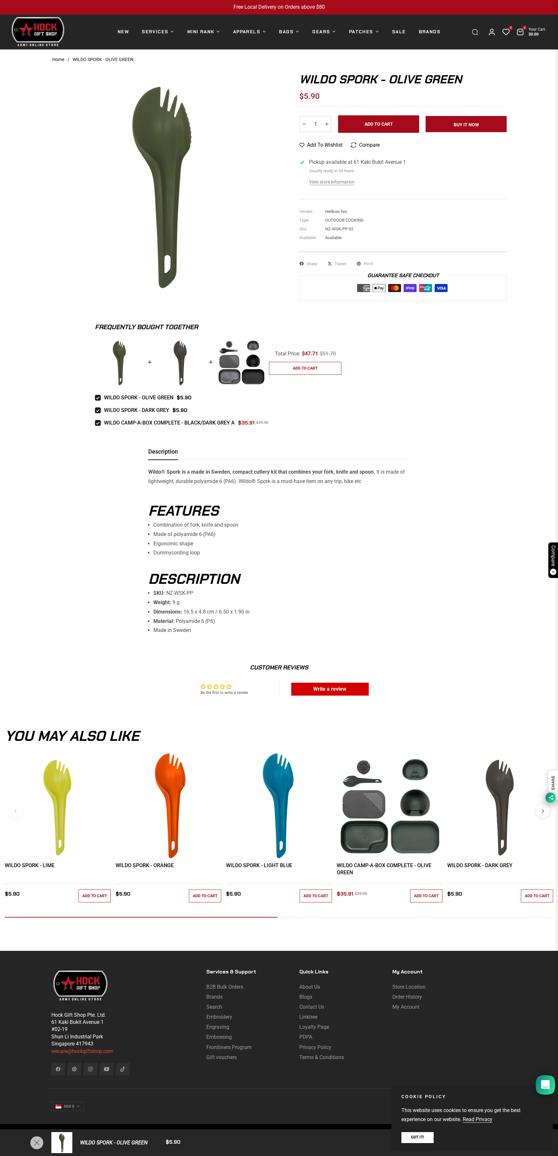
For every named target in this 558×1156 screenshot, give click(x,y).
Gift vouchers (221, 1057)
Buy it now (466, 124)
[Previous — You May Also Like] (15, 811)
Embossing (219, 1037)
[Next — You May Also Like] (543, 811)
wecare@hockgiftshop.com (82, 1051)
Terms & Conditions (321, 1057)
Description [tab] (163, 451)
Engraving (217, 1027)
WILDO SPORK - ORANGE (145, 865)
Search (214, 1007)
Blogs (305, 997)
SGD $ (69, 1106)
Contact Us (311, 1007)
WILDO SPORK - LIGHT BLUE (259, 865)
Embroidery (219, 1017)
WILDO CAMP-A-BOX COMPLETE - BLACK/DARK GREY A (169, 423)
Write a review (329, 689)
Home (58, 59)
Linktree (308, 1017)
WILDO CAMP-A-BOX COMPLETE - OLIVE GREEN (384, 869)
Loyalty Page (314, 1027)
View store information (332, 181)
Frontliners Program (229, 1047)
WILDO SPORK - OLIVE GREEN (138, 397)
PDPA (305, 1037)
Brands (214, 997)
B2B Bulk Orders (224, 987)
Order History (407, 997)
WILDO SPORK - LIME (30, 865)
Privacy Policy (315, 1047)
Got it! (417, 1137)
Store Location (409, 987)
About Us (309, 987)
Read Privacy (477, 1119)
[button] (477, 32)
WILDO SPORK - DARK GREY (136, 410)
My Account (405, 1007)
